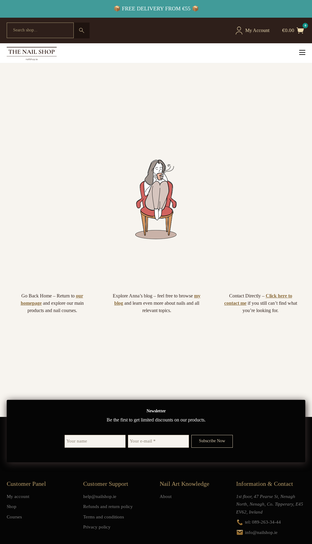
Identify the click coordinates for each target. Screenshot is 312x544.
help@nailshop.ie (99, 496)
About (166, 496)
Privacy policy (97, 526)
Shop (11, 506)
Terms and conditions (103, 516)
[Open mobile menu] (302, 52)
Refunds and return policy (108, 506)
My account (18, 496)
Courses (14, 516)
